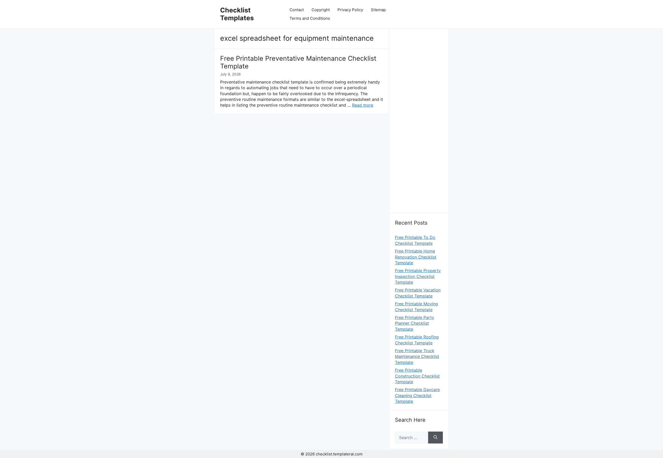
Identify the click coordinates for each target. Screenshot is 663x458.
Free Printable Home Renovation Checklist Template (415, 256)
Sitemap (378, 9)
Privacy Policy (350, 9)
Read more (362, 105)
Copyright (321, 9)
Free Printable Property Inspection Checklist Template (418, 276)
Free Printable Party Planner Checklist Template (414, 323)
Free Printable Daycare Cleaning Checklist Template (417, 395)
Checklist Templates (237, 14)
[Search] (435, 437)
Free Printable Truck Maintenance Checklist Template (417, 356)
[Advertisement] (419, 124)
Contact (297, 9)
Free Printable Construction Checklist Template (417, 375)
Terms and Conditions (310, 18)
